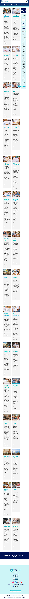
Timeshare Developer (23, 29)
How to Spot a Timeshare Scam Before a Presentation (6, 490)
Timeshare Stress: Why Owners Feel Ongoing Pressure (16, 200)
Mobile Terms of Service (15, 597)
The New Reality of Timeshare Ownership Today (7, 457)
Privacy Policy (23, 69)
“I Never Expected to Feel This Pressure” (15, 423)
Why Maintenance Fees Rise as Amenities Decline (16, 351)
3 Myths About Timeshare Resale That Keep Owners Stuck (7, 526)
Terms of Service (24, 68)
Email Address (23, 23)
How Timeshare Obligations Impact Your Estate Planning (6, 386)
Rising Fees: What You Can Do (15, 489)
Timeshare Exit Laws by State (21, 597)
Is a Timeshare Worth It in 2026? (6, 164)
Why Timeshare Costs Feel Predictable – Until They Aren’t (7, 277)
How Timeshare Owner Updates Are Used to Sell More (6, 16)
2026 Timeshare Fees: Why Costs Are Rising (6, 423)
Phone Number (23, 18)
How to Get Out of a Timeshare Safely (16, 127)
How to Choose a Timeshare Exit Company (15, 386)
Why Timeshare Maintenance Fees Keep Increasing (16, 164)
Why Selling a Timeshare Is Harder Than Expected (15, 239)
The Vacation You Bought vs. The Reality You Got (15, 457)
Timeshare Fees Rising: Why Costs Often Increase (6, 200)
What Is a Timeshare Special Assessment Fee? (7, 55)
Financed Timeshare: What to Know (6, 127)
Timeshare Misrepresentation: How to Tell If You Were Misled (16, 526)
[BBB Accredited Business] (15, 579)
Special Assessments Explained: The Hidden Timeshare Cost (16, 315)
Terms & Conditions (10, 597)
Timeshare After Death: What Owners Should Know (6, 239)
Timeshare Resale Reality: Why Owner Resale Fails (16, 277)
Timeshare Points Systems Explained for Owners (16, 16)
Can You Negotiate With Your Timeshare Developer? (15, 55)
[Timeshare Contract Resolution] (4, 1)
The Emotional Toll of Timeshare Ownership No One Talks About (7, 351)
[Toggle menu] (27, 1)
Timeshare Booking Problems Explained (16, 91)
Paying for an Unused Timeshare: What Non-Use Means (6, 314)
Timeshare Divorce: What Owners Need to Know (6, 91)
